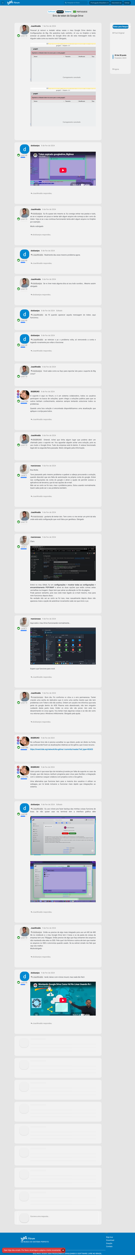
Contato (109, 1246)
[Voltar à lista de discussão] (3, 3)
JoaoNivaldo (38, 255)
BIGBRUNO (37, 440)
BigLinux (109, 1237)
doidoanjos (37, 214)
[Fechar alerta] (63, 1250)
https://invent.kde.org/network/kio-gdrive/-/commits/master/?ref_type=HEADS (61, 749)
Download (110, 1240)
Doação (109, 1243)
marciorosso (38, 517)
